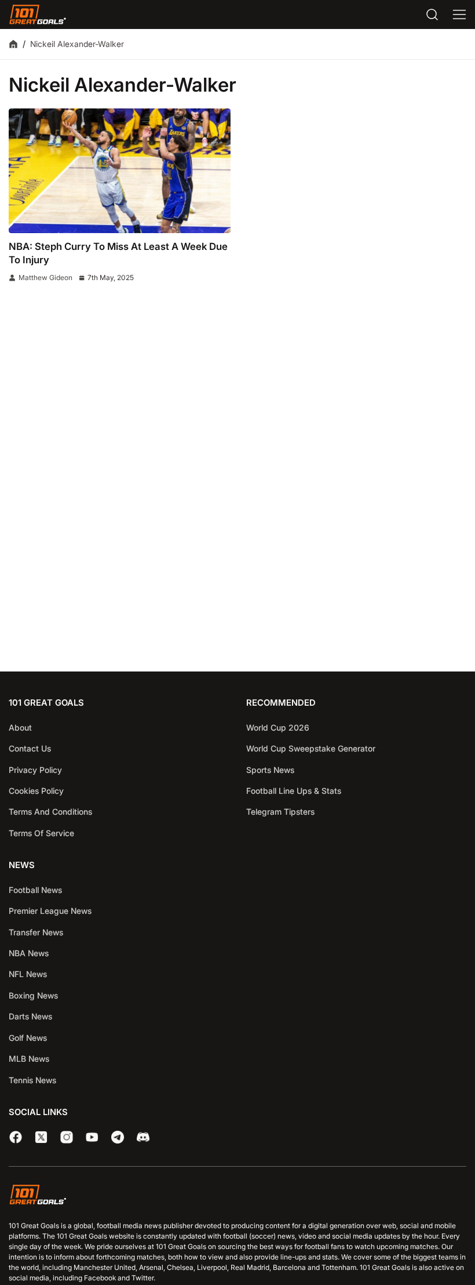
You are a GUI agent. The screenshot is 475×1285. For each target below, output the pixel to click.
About (20, 727)
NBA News (29, 953)
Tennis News (32, 1080)
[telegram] (118, 1137)
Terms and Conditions (50, 811)
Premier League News (50, 911)
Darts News (30, 1016)
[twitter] (41, 1137)
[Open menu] (459, 14)
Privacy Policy (35, 770)
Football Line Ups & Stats (293, 791)
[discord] (143, 1137)
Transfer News (36, 932)
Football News (35, 890)
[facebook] (16, 1137)
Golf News (28, 1038)
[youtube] (92, 1137)
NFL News (28, 974)
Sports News (270, 770)
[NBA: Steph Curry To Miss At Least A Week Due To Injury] (120, 170)
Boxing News (33, 995)
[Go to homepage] (38, 14)
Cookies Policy (36, 791)
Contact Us (30, 748)
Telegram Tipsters (280, 811)
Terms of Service (41, 833)
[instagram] (67, 1137)
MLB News (29, 1058)
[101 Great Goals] (237, 1196)
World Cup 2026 (277, 727)
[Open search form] (432, 14)
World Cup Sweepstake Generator (310, 748)
